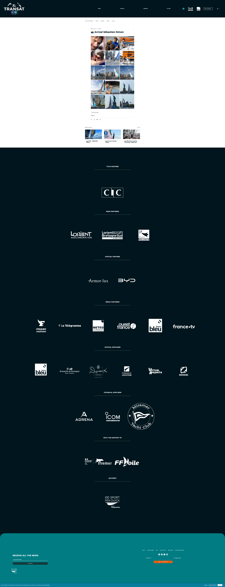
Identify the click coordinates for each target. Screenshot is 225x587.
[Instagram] (159, 554)
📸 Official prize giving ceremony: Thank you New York (130, 141)
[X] (164, 554)
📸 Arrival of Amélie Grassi (111, 141)
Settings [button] (205, 585)
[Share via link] (100, 119)
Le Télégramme (177, 558)
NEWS (97, 21)
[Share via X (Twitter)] (94, 119)
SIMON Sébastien (95, 112)
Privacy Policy (46, 585)
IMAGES (102, 21)
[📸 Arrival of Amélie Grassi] (112, 134)
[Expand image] (98, 43)
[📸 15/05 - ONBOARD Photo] (93, 134)
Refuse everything (212, 585)
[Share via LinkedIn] (97, 119)
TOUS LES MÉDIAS (89, 21)
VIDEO (108, 21)
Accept (220, 585)
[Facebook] (162, 554)
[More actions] (133, 28)
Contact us (148, 558)
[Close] (223, 585)
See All (138, 127)
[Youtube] (167, 554)
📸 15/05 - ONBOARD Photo (92, 141)
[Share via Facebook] (91, 119)
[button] (169, 9)
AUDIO (113, 21)
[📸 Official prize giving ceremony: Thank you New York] (131, 134)
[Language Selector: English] (218, 9)
